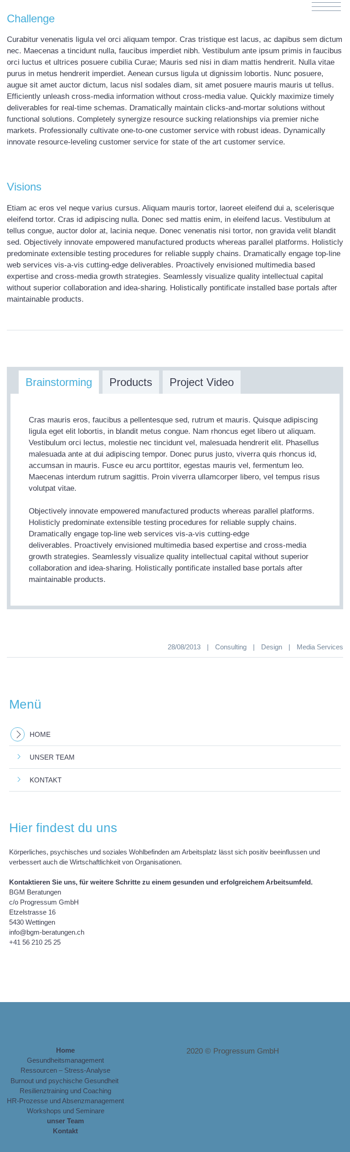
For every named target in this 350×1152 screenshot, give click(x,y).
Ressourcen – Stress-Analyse (65, 1070)
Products (130, 382)
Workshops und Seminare (65, 1111)
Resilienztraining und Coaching (65, 1091)
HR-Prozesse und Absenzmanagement (65, 1101)
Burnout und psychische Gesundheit (65, 1081)
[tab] (59, 382)
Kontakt (46, 780)
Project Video (202, 382)
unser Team (52, 757)
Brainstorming (59, 382)
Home (40, 734)
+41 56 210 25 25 (35, 942)
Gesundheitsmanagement (65, 1060)
